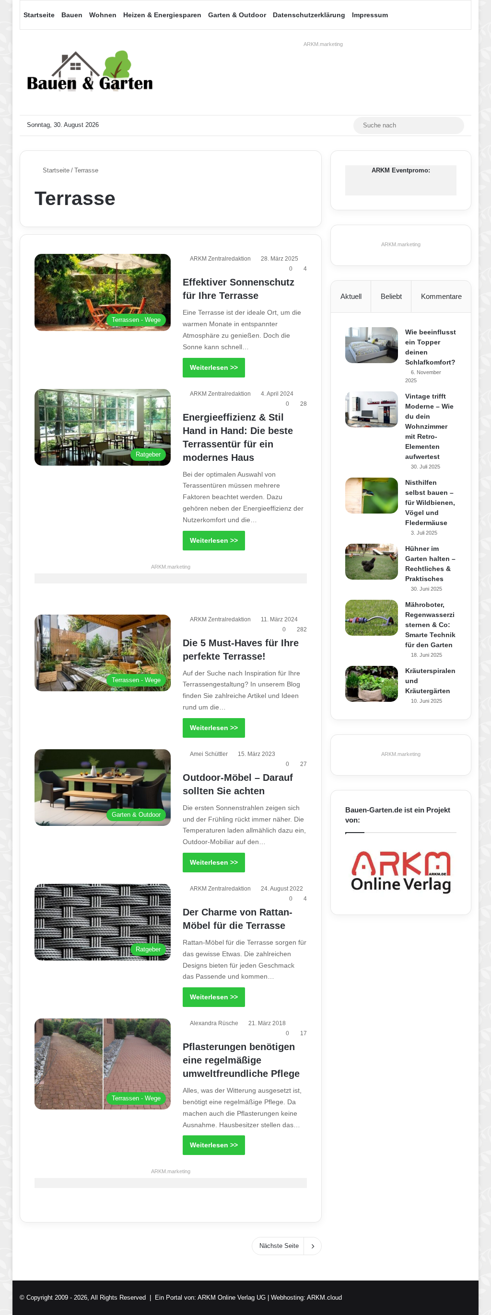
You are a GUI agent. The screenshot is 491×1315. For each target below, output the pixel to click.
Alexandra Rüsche (214, 1023)
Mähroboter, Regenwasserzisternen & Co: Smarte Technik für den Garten (430, 625)
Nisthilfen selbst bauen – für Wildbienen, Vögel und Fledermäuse (430, 502)
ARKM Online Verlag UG (232, 1297)
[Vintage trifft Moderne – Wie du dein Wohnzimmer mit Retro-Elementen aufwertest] (371, 409)
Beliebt (391, 296)
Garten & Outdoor (237, 15)
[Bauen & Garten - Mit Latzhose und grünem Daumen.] (90, 72)
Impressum (370, 15)
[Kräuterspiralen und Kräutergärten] (371, 684)
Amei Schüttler (209, 754)
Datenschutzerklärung (309, 15)
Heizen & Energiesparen (162, 15)
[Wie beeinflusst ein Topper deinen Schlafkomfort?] (371, 345)
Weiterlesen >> (214, 367)
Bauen (71, 15)
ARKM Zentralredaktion (220, 258)
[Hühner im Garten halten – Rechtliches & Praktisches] (371, 562)
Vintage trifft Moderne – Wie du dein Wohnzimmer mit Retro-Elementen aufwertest (429, 426)
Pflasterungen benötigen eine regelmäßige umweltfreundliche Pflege (241, 1060)
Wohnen (103, 15)
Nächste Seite (279, 1245)
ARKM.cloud (324, 1297)
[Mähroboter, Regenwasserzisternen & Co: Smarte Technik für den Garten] (371, 618)
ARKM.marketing (323, 44)
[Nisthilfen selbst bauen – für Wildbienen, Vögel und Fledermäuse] (371, 496)
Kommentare (441, 296)
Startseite (39, 15)
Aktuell (351, 296)
